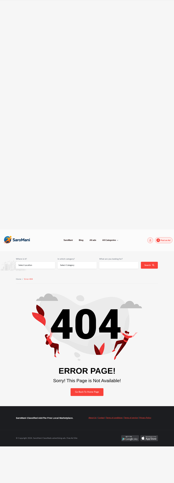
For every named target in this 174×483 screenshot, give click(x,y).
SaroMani (68, 240)
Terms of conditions (114, 418)
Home (18, 279)
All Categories (109, 240)
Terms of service (131, 418)
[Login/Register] (150, 240)
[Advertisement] (76, 38)
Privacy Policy (145, 418)
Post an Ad (165, 240)
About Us (92, 418)
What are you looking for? (111, 259)
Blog (81, 240)
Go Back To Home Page (87, 392)
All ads (93, 240)
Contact (101, 418)
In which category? (66, 259)
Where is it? (21, 259)
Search (147, 265)
